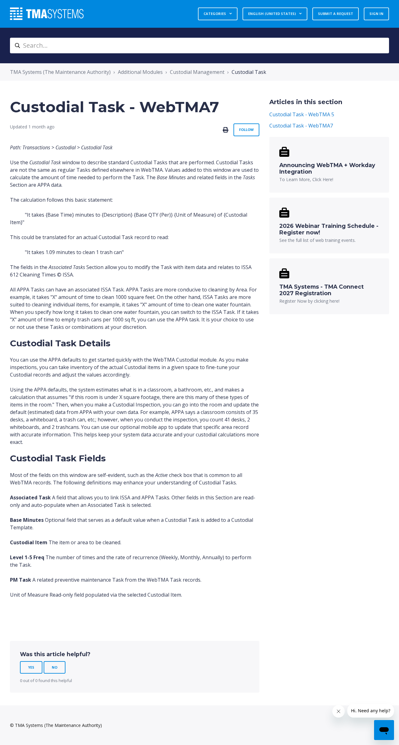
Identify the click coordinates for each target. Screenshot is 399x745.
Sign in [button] (376, 13)
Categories (215, 13)
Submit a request (335, 13)
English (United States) (272, 13)
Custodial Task (249, 72)
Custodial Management (197, 72)
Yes (31, 667)
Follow (246, 129)
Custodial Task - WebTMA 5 (301, 114)
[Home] (47, 13)
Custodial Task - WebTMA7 (301, 125)
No (54, 667)
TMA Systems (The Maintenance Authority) (60, 72)
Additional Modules (140, 72)
